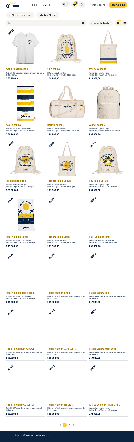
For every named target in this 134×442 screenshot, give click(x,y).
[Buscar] (83, 23)
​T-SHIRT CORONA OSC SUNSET (20, 404)
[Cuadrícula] (118, 23)
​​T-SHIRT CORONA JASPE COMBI (103, 348)
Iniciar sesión (98, 5)
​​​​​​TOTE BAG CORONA (97, 69)
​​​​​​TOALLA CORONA (13, 125)
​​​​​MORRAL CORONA (97, 125)
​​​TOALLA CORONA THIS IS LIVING (20, 292)
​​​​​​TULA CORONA (53, 69)
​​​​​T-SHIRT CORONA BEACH (58, 292)
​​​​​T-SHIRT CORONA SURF (99, 292)
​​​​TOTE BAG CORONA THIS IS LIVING (104, 404)
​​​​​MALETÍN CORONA (55, 125)
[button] (82, 4)
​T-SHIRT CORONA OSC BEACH (60, 404)
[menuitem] (34, 5)
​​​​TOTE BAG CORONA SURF (58, 236)
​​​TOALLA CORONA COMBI (17, 236)
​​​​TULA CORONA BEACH (98, 181)
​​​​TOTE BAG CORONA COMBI (59, 181)
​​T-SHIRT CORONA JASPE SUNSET (62, 348)
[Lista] (124, 23)
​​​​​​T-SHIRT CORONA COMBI (17, 69)
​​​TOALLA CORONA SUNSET (100, 236)
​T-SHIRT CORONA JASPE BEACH (20, 348)
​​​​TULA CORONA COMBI (16, 181)
